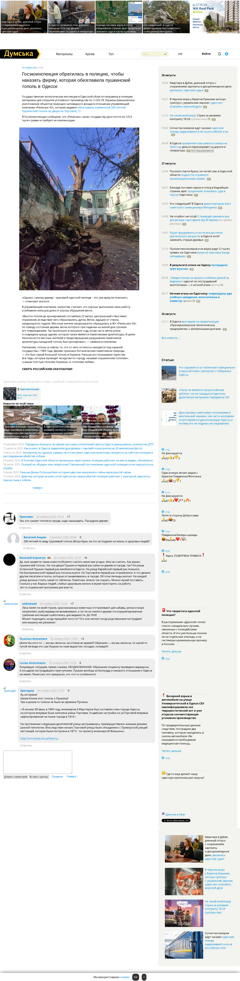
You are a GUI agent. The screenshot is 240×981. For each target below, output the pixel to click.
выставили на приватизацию (200, 321)
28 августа (169, 75)
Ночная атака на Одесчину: (189, 293)
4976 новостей (24, 395)
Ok (135, 977)
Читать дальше (171, 651)
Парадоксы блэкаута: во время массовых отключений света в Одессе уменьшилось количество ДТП (89, 444)
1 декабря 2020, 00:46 (62, 537)
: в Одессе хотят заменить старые (195, 238)
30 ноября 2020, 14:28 (53, 603)
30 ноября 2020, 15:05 (64, 639)
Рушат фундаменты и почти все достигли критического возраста (196, 234)
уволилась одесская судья (186, 90)
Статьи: (168, 359)
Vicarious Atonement (33, 639)
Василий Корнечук (33, 558)
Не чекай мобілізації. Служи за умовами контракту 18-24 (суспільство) (218, 907)
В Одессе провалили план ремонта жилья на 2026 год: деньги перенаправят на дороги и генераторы (71, 28)
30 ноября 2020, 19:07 (50, 690)
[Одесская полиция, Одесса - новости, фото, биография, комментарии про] (9, 399)
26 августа (169, 314)
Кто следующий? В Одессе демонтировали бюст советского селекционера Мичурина (162, 28)
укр (180, 53)
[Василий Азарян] (13, 544)
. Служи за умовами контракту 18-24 (195, 117)
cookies (125, 977)
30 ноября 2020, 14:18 (50, 517)
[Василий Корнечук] (9, 565)
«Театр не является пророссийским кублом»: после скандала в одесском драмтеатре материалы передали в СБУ (204, 393)
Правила (57, 776)
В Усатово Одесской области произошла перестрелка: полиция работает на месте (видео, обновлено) (87, 460)
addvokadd (29, 603)
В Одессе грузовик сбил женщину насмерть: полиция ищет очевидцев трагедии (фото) (60, 431)
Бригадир (27, 690)
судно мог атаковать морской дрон (196, 104)
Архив (89, 54)
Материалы (64, 54)
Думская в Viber (175, 814)
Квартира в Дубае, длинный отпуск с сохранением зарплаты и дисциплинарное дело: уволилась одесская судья (21, 26)
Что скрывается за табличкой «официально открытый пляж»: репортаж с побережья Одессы (207, 371)
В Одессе (176, 143)
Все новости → (171, 338)
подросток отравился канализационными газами (189, 176)
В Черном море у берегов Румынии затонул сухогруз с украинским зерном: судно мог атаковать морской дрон (219, 879)
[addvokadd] (10, 604)
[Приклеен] (9, 524)
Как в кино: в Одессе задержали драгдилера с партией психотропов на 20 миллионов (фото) (83, 448)
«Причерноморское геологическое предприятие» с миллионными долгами (195, 326)
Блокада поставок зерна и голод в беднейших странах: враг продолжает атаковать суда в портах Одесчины (118, 28)
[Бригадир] (9, 691)
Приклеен (26, 517)
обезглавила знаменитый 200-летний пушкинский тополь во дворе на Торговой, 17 (74, 109)
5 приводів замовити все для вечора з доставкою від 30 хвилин (199, 218)
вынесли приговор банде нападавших (200, 254)
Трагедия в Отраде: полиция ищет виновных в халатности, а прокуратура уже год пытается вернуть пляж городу (22, 431)
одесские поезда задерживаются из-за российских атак (199, 129)
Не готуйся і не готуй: (184, 216)
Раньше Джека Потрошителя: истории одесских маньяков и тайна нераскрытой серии (75, 472)
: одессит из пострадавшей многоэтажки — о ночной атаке (195, 283)
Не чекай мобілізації (183, 115)
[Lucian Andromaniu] (9, 670)
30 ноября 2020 (29, 67)
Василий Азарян (35, 537)
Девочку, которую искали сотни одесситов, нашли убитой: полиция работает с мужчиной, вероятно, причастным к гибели (77, 478)
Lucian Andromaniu (33, 663)
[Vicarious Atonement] (9, 646)
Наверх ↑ (38, 488)
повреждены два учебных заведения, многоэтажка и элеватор (201, 297)
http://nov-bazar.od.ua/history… (39, 738)
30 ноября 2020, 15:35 (62, 663)
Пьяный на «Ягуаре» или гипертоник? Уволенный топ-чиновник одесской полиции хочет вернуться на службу (78, 466)
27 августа (169, 163)
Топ (111, 54)
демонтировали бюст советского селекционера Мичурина (200, 205)
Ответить (25, 528)
